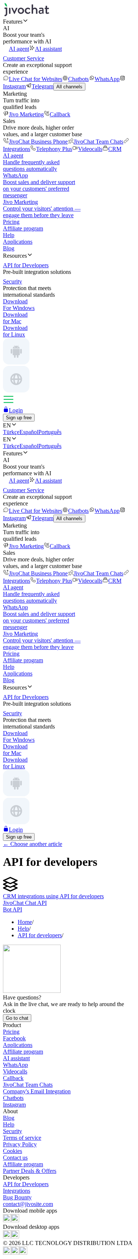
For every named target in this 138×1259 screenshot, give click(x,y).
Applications (17, 242)
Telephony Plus (54, 149)
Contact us (15, 1157)
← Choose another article (32, 844)
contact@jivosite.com (28, 1204)
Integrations (16, 1191)
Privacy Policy (20, 1144)
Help (8, 235)
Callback (60, 114)
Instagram (14, 1104)
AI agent (19, 49)
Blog (8, 248)
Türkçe (11, 432)
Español (29, 432)
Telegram (42, 86)
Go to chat (17, 1018)
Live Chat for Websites (35, 79)
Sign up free (19, 417)
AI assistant (48, 49)
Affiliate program (23, 228)
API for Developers (26, 1184)
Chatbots (78, 79)
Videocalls (90, 149)
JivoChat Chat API (25, 903)
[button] (69, 21)
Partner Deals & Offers (29, 1171)
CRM (114, 149)
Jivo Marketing (26, 114)
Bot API (12, 909)
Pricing (11, 222)
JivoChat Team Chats (98, 141)
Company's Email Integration (37, 1091)
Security (12, 1131)
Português (49, 432)
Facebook (14, 1038)
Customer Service (23, 58)
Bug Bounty (17, 1197)
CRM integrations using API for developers (53, 896)
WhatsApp (107, 79)
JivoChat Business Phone (38, 141)
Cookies (12, 1151)
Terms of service (22, 1138)
